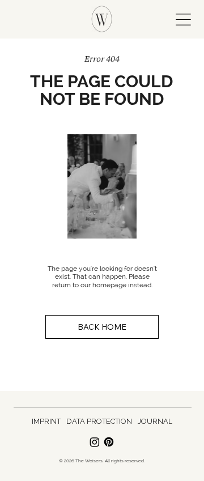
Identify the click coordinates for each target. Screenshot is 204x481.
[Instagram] (94, 442)
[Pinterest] (109, 442)
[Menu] (181, 19)
